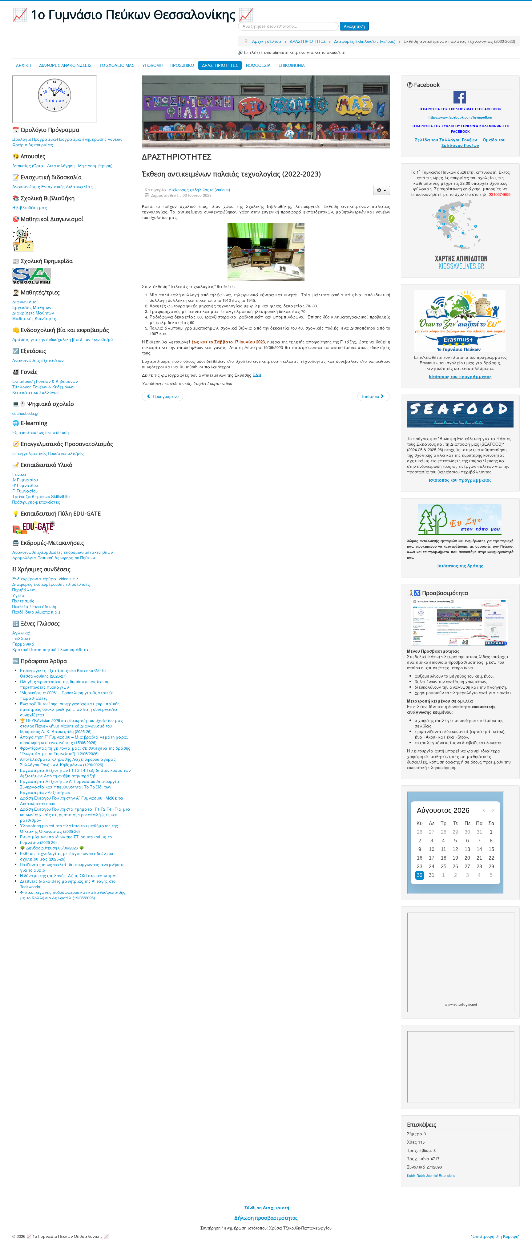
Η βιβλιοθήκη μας (29, 207)
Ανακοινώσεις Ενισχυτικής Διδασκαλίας (52, 186)
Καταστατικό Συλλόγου (35, 392)
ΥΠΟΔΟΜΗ (152, 65)
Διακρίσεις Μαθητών (33, 313)
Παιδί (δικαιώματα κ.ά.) (36, 612)
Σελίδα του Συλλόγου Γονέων (446, 140)
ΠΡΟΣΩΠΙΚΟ (182, 65)
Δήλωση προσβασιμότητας (266, 1217)
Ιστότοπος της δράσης (460, 566)
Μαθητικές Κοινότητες (34, 318)
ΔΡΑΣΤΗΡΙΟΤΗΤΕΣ (220, 65)
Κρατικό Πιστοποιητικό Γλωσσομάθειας (51, 649)
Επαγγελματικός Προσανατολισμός (48, 453)
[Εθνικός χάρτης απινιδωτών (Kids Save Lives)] (459, 234)
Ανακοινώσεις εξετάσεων (37, 360)
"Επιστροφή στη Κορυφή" (495, 1236)
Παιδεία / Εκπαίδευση (34, 606)
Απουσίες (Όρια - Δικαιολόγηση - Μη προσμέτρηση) (62, 165)
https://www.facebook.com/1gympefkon (460, 117)
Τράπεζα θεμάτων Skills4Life (41, 496)
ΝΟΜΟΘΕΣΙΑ (258, 65)
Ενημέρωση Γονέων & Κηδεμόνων (45, 381)
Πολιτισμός (23, 601)
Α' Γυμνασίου (25, 480)
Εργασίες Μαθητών (31, 307)
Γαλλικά (21, 638)
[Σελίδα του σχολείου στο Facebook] (459, 96)
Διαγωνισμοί (25, 302)
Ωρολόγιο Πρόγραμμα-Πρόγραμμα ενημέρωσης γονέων (67, 139)
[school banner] (266, 111)
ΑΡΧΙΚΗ (23, 65)
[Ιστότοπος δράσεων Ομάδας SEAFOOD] (460, 413)
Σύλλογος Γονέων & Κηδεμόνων (43, 387)
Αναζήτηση (354, 26)
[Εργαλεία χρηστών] (381, 190)
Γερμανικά (23, 644)
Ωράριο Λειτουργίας (32, 145)
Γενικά (19, 474)
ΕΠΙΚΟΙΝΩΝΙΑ (292, 65)
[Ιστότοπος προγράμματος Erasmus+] (460, 320)
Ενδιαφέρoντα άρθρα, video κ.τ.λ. (46, 578)
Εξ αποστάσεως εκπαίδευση (40, 432)
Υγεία (18, 595)
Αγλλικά (21, 633)
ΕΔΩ (256, 375)
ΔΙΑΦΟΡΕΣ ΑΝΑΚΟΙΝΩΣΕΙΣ (65, 65)
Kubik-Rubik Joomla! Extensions (431, 1175)
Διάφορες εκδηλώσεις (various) (199, 189)
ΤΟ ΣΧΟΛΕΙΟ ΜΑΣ (116, 65)
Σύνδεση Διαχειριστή (266, 1207)
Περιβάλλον (24, 590)
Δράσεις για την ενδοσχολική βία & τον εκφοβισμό (62, 339)
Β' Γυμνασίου (25, 485)
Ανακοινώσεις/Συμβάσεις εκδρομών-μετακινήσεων (62, 552)
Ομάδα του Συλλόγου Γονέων (473, 142)
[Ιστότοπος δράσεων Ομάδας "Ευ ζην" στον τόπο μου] (460, 519)
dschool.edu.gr (25, 413)
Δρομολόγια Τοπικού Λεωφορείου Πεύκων (53, 558)
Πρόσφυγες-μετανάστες (36, 502)
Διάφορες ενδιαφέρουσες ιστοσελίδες (51, 584)
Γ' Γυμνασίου (25, 491)
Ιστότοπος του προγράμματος (460, 376)
